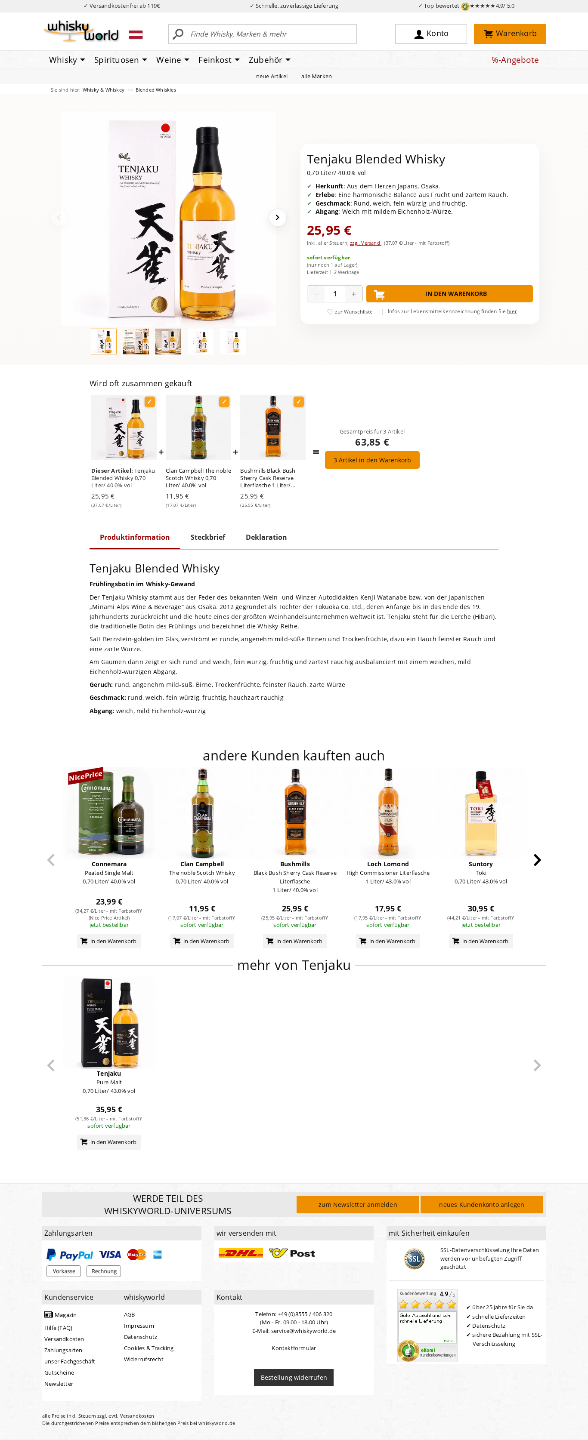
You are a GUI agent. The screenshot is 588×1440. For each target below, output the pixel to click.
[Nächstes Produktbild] (278, 218)
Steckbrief (208, 537)
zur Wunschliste (354, 311)
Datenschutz (140, 1337)
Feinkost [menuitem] (215, 59)
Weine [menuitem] (168, 59)
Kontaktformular (294, 1348)
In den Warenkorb (456, 293)
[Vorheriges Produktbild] (59, 218)
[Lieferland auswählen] (135, 34)
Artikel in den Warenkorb (372, 460)
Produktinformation (135, 537)
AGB (129, 1314)
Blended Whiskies (156, 89)
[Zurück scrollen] (51, 860)
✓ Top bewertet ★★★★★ (466, 5)
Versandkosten (64, 1339)
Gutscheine (59, 1372)
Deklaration (266, 537)
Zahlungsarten (63, 1350)
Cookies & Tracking (149, 1348)
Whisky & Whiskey (104, 89)
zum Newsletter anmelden (358, 1204)
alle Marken (316, 76)
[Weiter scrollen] (537, 860)
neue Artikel (272, 76)
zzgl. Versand (365, 243)
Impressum (139, 1325)
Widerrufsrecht (144, 1359)
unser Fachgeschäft (70, 1361)
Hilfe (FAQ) (58, 1328)
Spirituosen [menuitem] (116, 59)
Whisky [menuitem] (63, 59)
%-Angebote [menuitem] (515, 59)
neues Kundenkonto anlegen (481, 1204)
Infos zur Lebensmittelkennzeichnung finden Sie (452, 311)
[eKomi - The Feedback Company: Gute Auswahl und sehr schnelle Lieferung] (427, 1325)
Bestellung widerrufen (294, 1377)
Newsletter (58, 1384)
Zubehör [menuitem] (265, 59)
